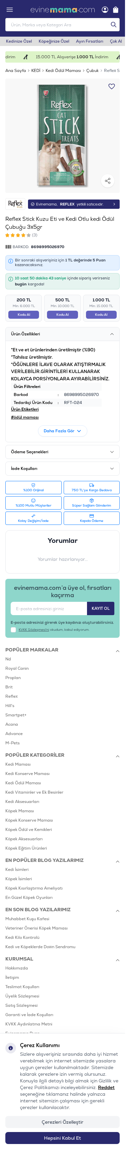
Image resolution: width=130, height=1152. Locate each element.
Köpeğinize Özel (54, 41)
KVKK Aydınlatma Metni (28, 1024)
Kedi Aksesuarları (22, 801)
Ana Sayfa (15, 70)
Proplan (13, 677)
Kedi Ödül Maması (63, 70)
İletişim (12, 977)
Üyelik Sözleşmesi (22, 996)
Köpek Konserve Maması (29, 820)
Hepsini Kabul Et (62, 1138)
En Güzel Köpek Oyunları (29, 897)
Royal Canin (17, 668)
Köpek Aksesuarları (24, 839)
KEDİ (35, 70)
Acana (11, 724)
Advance (14, 733)
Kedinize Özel (19, 41)
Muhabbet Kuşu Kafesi (27, 919)
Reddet (106, 1087)
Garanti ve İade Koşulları (29, 1014)
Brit (9, 687)
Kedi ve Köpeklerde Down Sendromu (40, 947)
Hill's (9, 705)
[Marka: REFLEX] (15, 204)
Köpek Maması (19, 811)
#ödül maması (25, 417)
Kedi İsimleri (17, 869)
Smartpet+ (16, 715)
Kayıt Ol (101, 608)
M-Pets (12, 743)
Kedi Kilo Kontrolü (22, 937)
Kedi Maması (18, 764)
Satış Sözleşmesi (21, 1005)
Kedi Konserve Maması (27, 773)
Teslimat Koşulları (22, 986)
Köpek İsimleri (18, 879)
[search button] (114, 24)
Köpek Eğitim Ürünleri (26, 848)
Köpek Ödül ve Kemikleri (28, 829)
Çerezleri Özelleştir (62, 1122)
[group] (62, 136)
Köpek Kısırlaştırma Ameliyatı (34, 888)
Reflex (11, 696)
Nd (8, 659)
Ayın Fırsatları (89, 41)
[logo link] (63, 10)
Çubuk (92, 70)
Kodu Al (24, 314)
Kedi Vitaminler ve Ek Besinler (34, 792)
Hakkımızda (16, 968)
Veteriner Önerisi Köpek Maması (36, 928)
